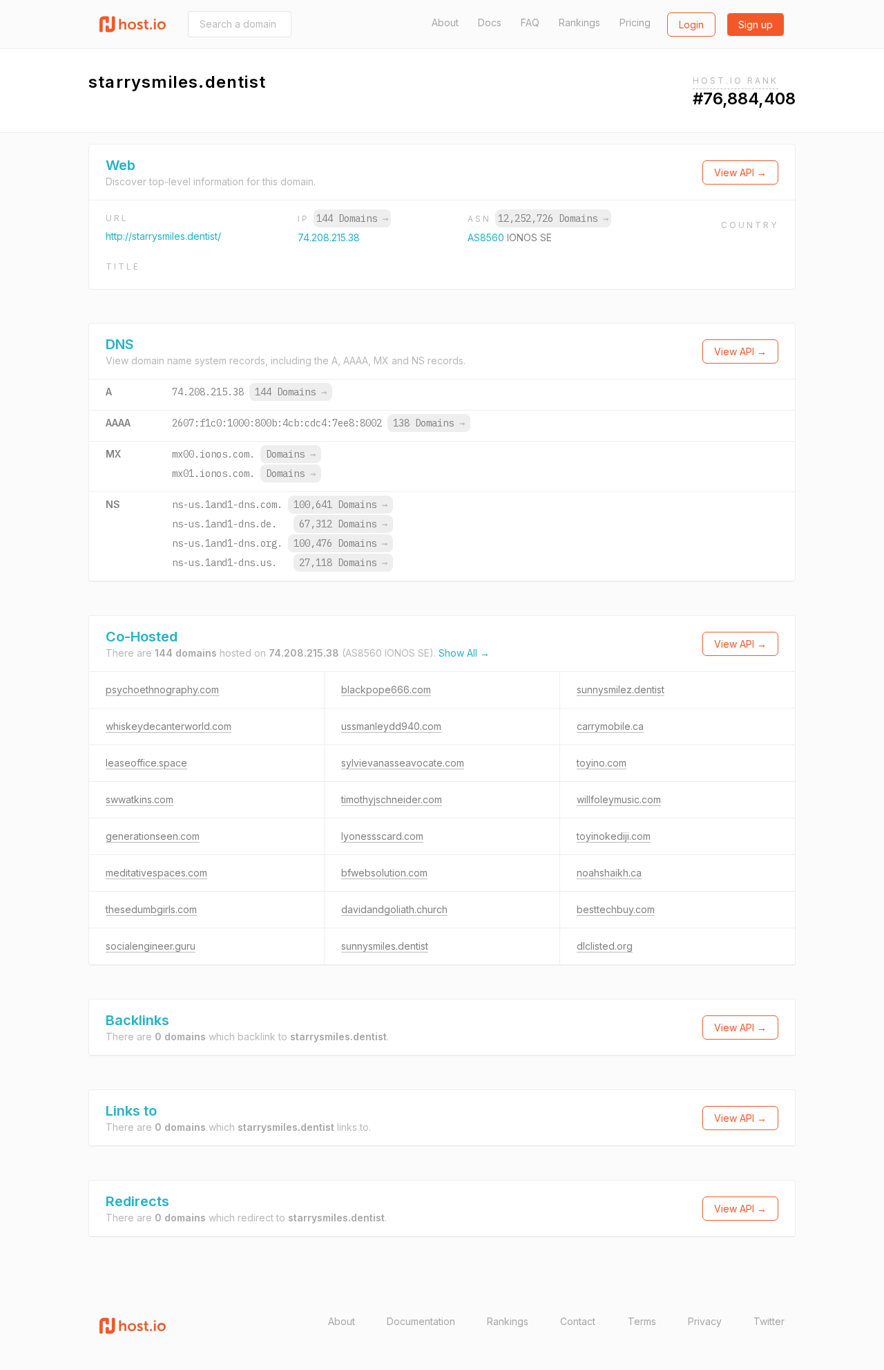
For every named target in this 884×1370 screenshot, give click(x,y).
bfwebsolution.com (384, 873)
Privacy (705, 1321)
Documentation (421, 1321)
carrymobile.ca (610, 726)
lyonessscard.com (382, 836)
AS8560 (487, 237)
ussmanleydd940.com (391, 726)
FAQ (530, 22)
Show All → (464, 653)
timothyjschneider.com (391, 799)
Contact (577, 1321)
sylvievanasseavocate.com (402, 763)
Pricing (635, 22)
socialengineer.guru (150, 946)
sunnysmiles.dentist (384, 946)
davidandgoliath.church (394, 909)
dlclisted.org (605, 946)
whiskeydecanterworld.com (168, 726)
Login (691, 24)
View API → (740, 172)
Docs (489, 22)
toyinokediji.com (614, 836)
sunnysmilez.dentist (620, 689)
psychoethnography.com (162, 689)
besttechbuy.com (616, 909)
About (445, 22)
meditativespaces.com (156, 873)
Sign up (755, 24)
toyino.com (601, 763)
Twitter (769, 1321)
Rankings (579, 22)
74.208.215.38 (329, 237)
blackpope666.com (386, 689)
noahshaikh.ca (609, 873)
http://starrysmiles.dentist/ (163, 236)
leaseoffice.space (146, 763)
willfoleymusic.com (619, 799)
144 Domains (352, 218)
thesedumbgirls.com (151, 909)
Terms (642, 1321)
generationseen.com (153, 836)
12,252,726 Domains (553, 218)
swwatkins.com (139, 799)
